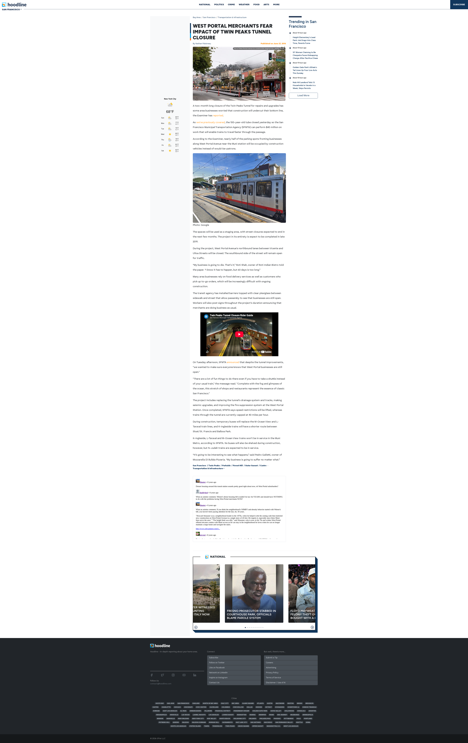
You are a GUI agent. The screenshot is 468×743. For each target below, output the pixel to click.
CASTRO (155, 707)
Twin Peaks (214, 466)
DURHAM (156, 711)
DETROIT (268, 707)
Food (256, 4)
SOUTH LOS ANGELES (178, 726)
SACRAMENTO (227, 722)
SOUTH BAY (160, 703)
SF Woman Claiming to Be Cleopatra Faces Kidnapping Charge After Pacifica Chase (305, 55)
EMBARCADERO (195, 711)
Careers (269, 663)
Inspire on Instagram (218, 678)
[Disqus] (239, 508)
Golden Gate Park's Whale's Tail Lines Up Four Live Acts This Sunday (305, 70)
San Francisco (209, 18)
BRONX (299, 703)
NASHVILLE (171, 718)
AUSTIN (269, 703)
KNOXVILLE (174, 715)
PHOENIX (277, 718)
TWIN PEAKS (230, 726)
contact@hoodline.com (160, 684)
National (204, 4)
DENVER (259, 707)
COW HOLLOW (238, 707)
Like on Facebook (217, 668)
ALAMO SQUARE (248, 703)
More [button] (276, 4)
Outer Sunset (251, 466)
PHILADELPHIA (265, 718)
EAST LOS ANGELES (170, 711)
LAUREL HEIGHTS (199, 715)
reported (218, 115)
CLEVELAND (214, 707)
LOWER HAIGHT (228, 715)
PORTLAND (308, 718)
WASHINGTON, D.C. (273, 726)
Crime (231, 4)
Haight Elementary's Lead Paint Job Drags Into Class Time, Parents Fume (304, 40)
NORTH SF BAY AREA (210, 703)
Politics (219, 4)
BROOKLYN (309, 703)
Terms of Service (273, 678)
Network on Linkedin (218, 673)
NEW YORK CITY (198, 718)
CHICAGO (177, 707)
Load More (303, 95)
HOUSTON (312, 711)
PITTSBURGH (288, 718)
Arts (266, 4)
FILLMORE (208, 711)
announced (233, 362)
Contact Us (214, 683)
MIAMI (271, 715)
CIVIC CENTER (201, 707)
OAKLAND (196, 703)
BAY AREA (235, 703)
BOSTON (291, 703)
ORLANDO (252, 718)
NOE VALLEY (211, 718)
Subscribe (459, 4)
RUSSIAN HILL (214, 722)
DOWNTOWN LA (293, 707)
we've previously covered (210, 122)
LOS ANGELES (214, 715)
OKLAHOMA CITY (240, 718)
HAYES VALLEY (276, 711)
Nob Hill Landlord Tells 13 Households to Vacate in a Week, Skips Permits (304, 85)
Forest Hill (238, 466)
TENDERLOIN (217, 726)
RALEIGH (185, 722)
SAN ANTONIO (256, 722)
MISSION (160, 718)
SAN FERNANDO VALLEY (284, 722)
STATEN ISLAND (195, 726)
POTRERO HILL (164, 722)
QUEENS (176, 722)
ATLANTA (260, 703)
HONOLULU (301, 711)
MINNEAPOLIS (308, 715)
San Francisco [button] (11, 9)
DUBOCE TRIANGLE (309, 707)
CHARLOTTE (166, 707)
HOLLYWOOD (289, 711)
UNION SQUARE (243, 726)
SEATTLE (299, 722)
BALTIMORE (280, 703)
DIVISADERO (279, 707)
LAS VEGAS (186, 715)
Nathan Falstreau (202, 44)
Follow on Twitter (216, 663)
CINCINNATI (188, 707)
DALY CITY (225, 703)
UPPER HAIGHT (257, 726)
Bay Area (197, 18)
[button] (196, 627)
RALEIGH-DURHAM (199, 722)
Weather (244, 4)
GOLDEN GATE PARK (260, 711)
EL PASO (183, 711)
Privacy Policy (272, 673)
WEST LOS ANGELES (291, 726)
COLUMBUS (226, 707)
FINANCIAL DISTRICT (222, 711)
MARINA (252, 715)
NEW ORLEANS (183, 718)
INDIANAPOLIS (161, 715)
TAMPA (206, 726)
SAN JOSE (170, 703)
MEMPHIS (262, 715)
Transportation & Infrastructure (232, 18)
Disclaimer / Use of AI (275, 683)
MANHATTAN (241, 715)
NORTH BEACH (224, 718)
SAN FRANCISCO (183, 703)
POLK (299, 718)
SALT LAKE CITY (241, 722)
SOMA (308, 722)
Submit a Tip (271, 658)
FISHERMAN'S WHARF (241, 711)
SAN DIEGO (268, 722)
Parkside (226, 466)
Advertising (271, 668)
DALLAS (249, 707)
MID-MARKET (282, 715)
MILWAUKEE (294, 715)
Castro (263, 466)
